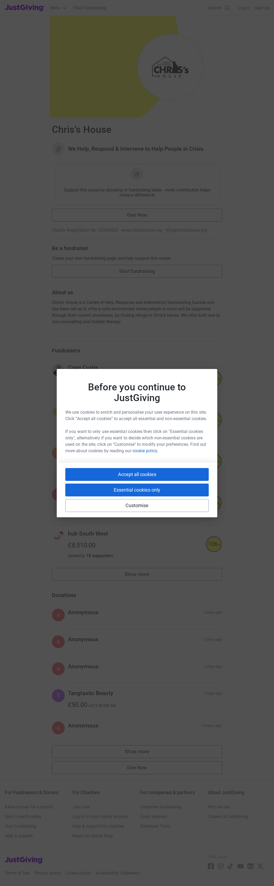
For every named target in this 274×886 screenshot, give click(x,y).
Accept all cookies (137, 474)
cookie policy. (145, 450)
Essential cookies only (137, 490)
